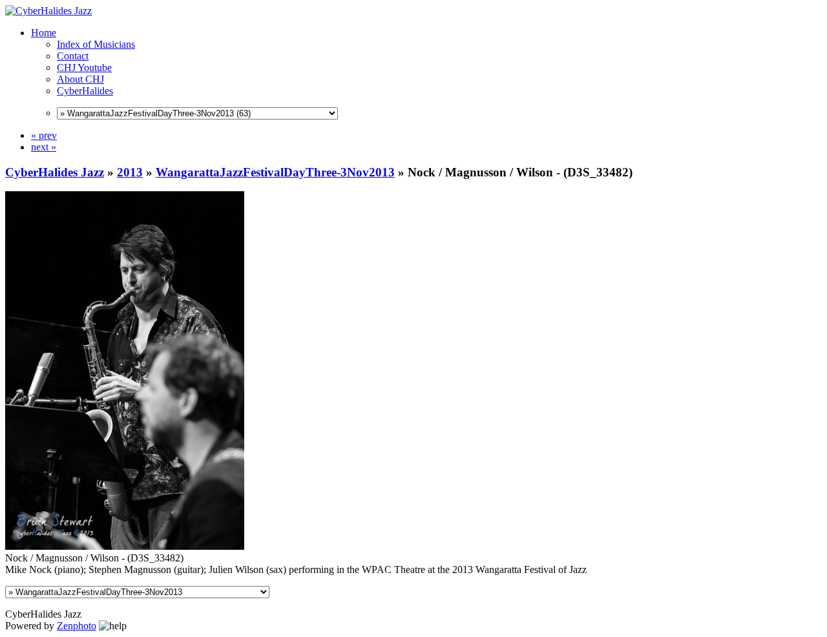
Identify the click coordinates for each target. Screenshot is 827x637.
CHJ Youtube (84, 67)
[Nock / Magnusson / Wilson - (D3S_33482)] (124, 546)
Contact (73, 55)
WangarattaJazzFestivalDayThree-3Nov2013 (275, 172)
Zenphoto (76, 625)
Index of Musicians (96, 44)
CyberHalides (85, 90)
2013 (130, 172)
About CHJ (80, 79)
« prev (44, 135)
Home (43, 32)
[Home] (48, 10)
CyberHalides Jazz (54, 172)
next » (43, 146)
